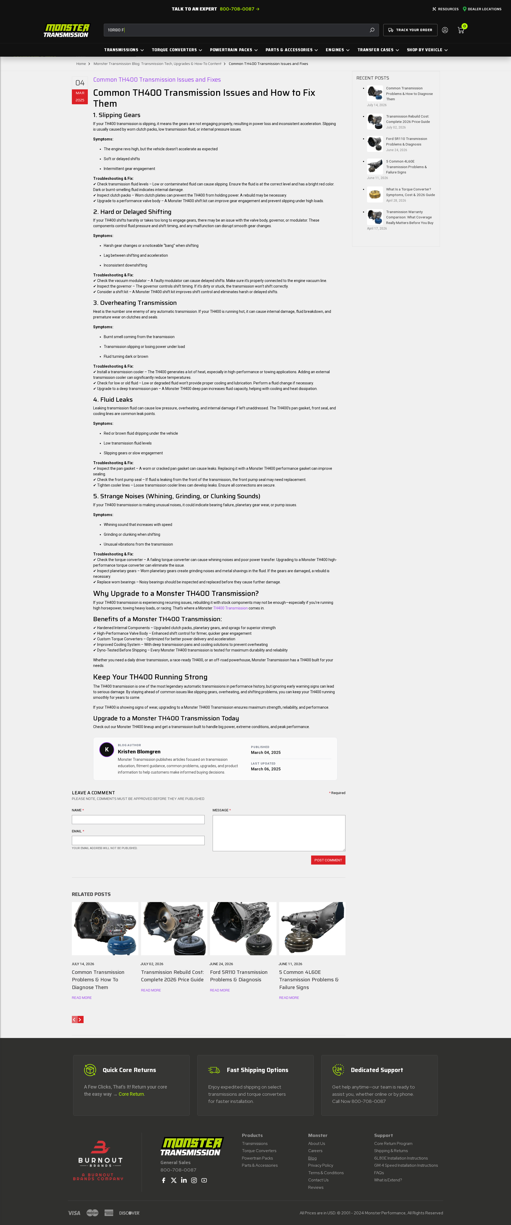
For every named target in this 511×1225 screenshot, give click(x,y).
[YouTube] (204, 1180)
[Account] (444, 30)
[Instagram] (194, 1180)
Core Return (131, 1094)
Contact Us (318, 1180)
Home (81, 64)
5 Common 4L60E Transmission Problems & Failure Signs (406, 166)
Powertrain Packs (257, 1158)
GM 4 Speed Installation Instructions (406, 1165)
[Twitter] (174, 1180)
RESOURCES (448, 9)
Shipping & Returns (391, 1150)
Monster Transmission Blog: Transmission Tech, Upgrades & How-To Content (157, 64)
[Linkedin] (184, 1180)
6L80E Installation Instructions (401, 1158)
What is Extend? (388, 1180)
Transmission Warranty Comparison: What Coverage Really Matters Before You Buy (409, 217)
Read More (82, 997)
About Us (316, 1143)
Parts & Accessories (260, 1165)
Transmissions (254, 1143)
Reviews (315, 1187)
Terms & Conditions (326, 1173)
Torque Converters (259, 1150)
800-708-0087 (237, 9)
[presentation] (75, 1019)
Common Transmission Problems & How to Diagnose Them (409, 93)
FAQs (379, 1173)
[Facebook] (163, 1180)
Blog (312, 1158)
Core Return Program (393, 1143)
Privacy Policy (320, 1165)
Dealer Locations (484, 9)
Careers (315, 1150)
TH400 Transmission (230, 608)
